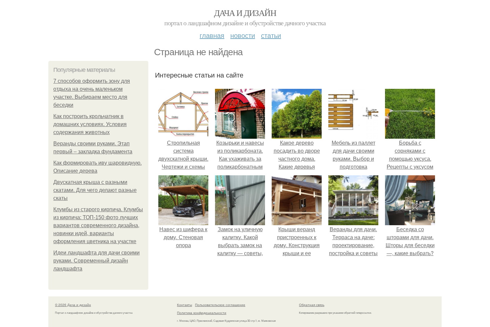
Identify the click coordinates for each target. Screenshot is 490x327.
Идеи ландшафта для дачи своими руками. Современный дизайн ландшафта (96, 260)
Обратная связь (311, 304)
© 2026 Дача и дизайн (73, 304)
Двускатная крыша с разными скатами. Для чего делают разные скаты (95, 190)
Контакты (184, 304)
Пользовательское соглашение (220, 304)
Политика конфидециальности (201, 312)
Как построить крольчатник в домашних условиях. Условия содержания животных (90, 124)
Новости (242, 35)
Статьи (271, 35)
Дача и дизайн (245, 12)
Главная (212, 35)
